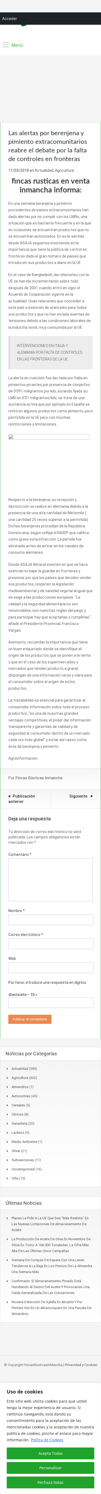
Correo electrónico (25, 934)
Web (12, 958)
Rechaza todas (50, 1482)
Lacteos (18, 1133)
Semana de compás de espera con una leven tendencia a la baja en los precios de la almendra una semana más (52, 1266)
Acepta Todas (51, 1453)
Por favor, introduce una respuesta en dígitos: (47, 982)
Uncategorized (23, 1169)
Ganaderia (19, 1123)
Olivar (16, 1151)
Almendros (20, 1087)
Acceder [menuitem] (9, 18)
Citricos (17, 1114)
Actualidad (44, 170)
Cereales (18, 1105)
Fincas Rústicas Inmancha (39, 777)
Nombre (16, 911)
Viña (15, 1178)
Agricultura (64, 170)
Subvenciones (23, 1160)
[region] (50, 1438)
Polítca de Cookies (47, 1439)
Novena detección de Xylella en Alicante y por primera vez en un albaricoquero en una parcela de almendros (51, 1308)
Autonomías (21, 1096)
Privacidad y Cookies (81, 1365)
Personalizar (50, 1467)
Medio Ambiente (24, 1142)
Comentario (20, 854)
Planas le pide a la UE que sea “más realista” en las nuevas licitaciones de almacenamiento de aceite (50, 1224)
